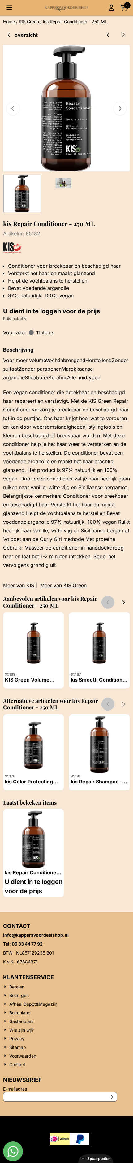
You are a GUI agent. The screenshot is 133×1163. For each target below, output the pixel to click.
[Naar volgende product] (123, 34)
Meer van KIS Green (63, 585)
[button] (9, 8)
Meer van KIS (18, 585)
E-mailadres (56, 1088)
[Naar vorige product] (107, 34)
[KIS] (12, 251)
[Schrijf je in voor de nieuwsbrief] (111, 1097)
